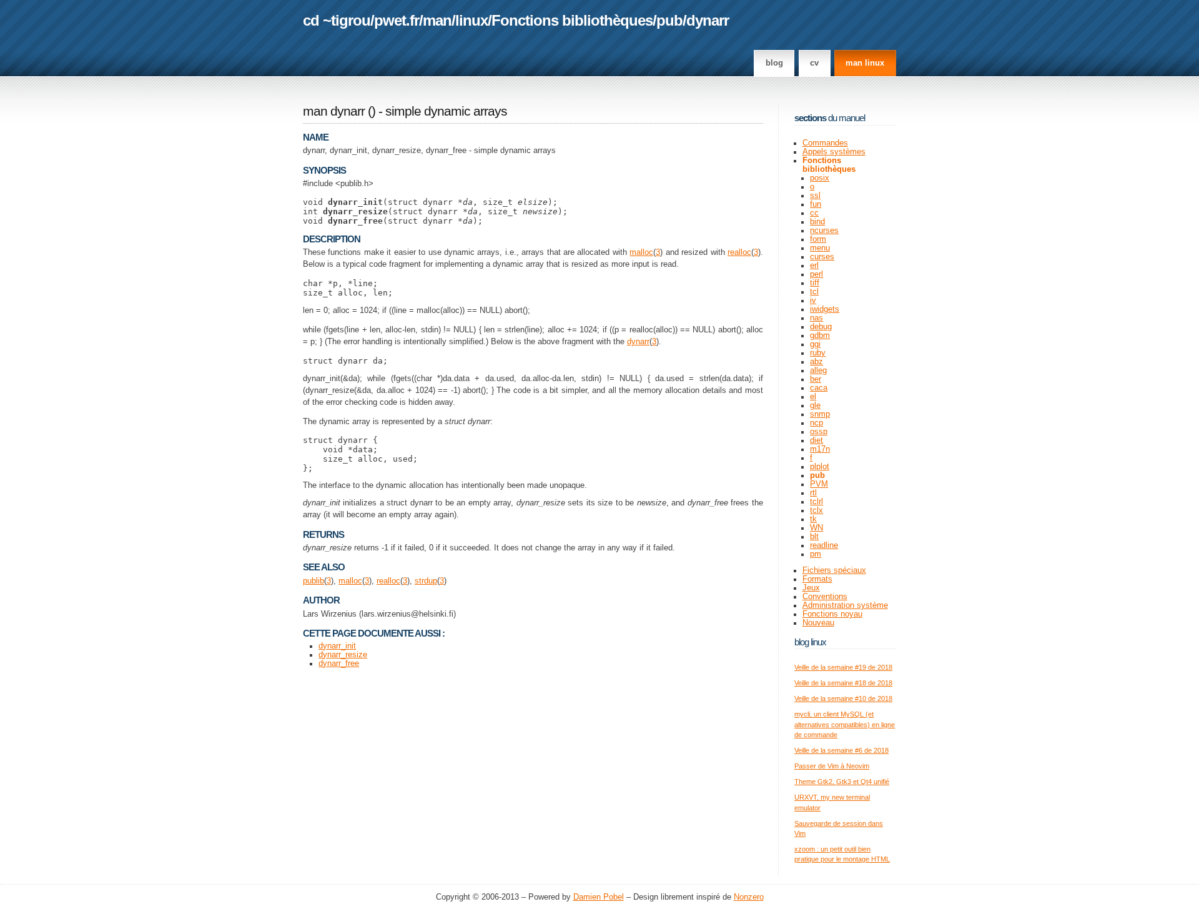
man (437, 20)
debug (821, 326)
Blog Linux (810, 642)
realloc (739, 252)
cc (814, 213)
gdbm (820, 335)
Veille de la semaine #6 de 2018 (841, 750)
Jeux (811, 588)
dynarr (707, 20)
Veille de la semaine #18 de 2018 (843, 683)
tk (813, 519)
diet (816, 440)
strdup (426, 581)
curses (822, 256)
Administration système (845, 605)
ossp (818, 431)
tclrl (816, 501)
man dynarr (334, 111)
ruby (818, 353)
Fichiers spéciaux (834, 570)
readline (824, 545)
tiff (814, 283)
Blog (774, 63)
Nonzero (749, 897)
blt (814, 536)
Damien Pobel (598, 897)
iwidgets (824, 309)
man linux (865, 63)
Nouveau (818, 622)
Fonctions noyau (832, 614)
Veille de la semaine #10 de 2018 (843, 698)
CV (814, 63)
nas (816, 318)
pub (669, 20)
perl (816, 274)
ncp (816, 423)
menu (820, 248)
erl (814, 265)
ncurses (824, 230)
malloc (641, 252)
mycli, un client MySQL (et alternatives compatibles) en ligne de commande (844, 724)
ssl (815, 195)
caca (818, 388)
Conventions (824, 596)
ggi (815, 344)
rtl (813, 493)
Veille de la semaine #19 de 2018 (843, 667)
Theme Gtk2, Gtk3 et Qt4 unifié (841, 781)
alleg (818, 370)
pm (815, 554)
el (813, 396)
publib (313, 581)
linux (471, 20)
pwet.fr (396, 20)
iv (813, 300)
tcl (814, 291)
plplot (819, 466)
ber (815, 379)
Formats (817, 579)
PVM (819, 484)
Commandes (825, 143)
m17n (820, 449)
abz (816, 361)
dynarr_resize (342, 654)
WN (816, 528)
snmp (820, 414)
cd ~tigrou (336, 20)
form (818, 239)
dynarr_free (338, 663)
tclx (816, 510)
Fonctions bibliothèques (572, 20)
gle (815, 405)
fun (815, 204)
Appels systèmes (834, 151)
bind (817, 221)
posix (819, 178)
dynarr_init (337, 646)
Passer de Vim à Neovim (831, 766)
